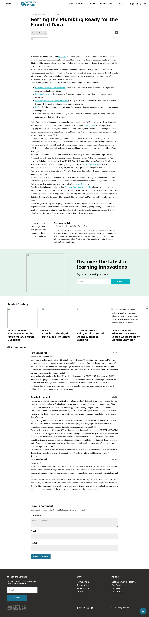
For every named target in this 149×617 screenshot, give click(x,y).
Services (120, 3)
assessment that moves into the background (49, 472)
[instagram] (133, 4)
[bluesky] (144, 4)
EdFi (37, 107)
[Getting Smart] (28, 3)
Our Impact (117, 591)
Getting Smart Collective (124, 581)
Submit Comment (40, 556)
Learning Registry (42, 94)
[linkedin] (137, 4)
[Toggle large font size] (147, 308)
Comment (36, 515)
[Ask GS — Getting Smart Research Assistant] (143, 611)
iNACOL (62, 56)
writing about (89, 125)
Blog (71, 3)
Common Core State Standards (77, 187)
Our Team (116, 588)
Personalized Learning (39, 33)
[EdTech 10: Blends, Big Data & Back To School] (57, 318)
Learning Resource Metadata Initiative (51, 100)
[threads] (140, 3)
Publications (106, 3)
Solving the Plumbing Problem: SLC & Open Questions (20, 336)
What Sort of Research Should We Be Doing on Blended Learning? (126, 336)
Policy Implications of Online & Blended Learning (90, 336)
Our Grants (117, 585)
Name (34, 542)
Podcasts (80, 3)
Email (33, 531)
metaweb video (81, 183)
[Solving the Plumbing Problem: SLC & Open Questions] (22, 318)
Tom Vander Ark (38, 14)
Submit (120, 281)
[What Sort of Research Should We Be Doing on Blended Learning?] (127, 318)
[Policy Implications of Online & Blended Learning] (92, 318)
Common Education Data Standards (50, 87)
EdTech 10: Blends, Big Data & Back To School (56, 335)
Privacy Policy (83, 581)
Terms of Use (83, 585)
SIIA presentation (93, 164)
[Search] (17, 4)
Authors (81, 591)
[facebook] (130, 4)
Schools (92, 3)
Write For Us (83, 588)
